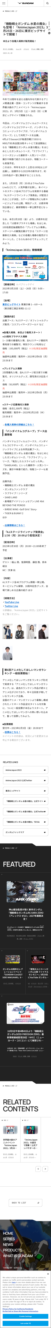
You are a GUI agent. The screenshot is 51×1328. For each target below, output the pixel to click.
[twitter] (49, 29)
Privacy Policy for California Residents (18, 1309)
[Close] (48, 1274)
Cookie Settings (25, 1316)
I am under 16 (25, 1323)
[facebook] (49, 33)
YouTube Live (12, 602)
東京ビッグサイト (11, 304)
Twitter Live (11, 606)
